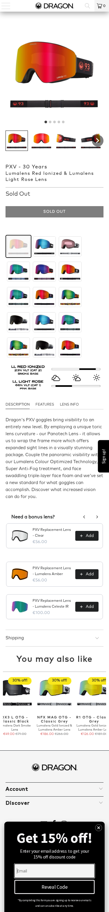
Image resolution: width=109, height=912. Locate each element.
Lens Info (69, 404)
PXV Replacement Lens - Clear (52, 533)
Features (44, 404)
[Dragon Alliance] (54, 6)
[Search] (87, 6)
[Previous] (5, 707)
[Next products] (97, 517)
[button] (17, 141)
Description (18, 404)
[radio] (18, 246)
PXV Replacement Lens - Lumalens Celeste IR (52, 603)
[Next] (103, 707)
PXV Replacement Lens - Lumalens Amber (52, 571)
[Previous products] (84, 517)
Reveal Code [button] (55, 887)
